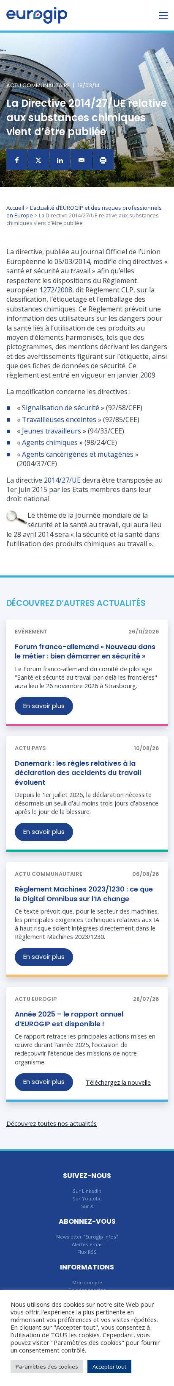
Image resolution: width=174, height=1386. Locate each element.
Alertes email (87, 1244)
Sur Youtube (87, 1198)
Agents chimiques (50, 442)
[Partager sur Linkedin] (60, 159)
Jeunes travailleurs (50, 431)
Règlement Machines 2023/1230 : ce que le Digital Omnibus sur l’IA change (84, 893)
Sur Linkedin (87, 1191)
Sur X (87, 1206)
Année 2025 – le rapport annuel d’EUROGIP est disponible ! (69, 1018)
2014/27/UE (62, 480)
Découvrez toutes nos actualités (51, 1123)
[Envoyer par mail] (81, 159)
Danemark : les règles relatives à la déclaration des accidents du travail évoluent (78, 772)
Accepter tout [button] (109, 1366)
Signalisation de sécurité (60, 407)
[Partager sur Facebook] (16, 159)
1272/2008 (55, 289)
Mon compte (87, 1282)
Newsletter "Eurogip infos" (87, 1236)
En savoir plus (44, 706)
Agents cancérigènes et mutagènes (77, 454)
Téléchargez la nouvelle (118, 1082)
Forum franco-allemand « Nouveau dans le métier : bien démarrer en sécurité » (85, 651)
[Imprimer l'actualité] (103, 159)
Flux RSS (87, 1252)
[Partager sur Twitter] (38, 159)
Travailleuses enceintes (59, 419)
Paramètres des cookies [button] (47, 1366)
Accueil (15, 207)
